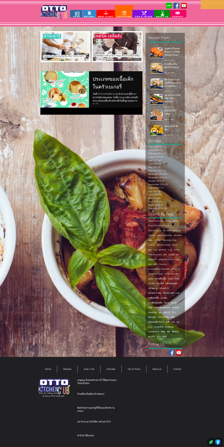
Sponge (151, 235)
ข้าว (174, 312)
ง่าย (173, 322)
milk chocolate (155, 254)
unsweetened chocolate (159, 269)
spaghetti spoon (165, 259)
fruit (155, 250)
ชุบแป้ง (151, 336)
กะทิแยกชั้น (153, 298)
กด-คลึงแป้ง (160, 279)
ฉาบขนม (169, 327)
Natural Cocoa (154, 230)
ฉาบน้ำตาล (153, 331)
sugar (177, 259)
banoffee (178, 235)
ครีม (173, 317)
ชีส (168, 331)
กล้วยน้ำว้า (164, 288)
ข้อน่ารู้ (166, 312)
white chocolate (172, 274)
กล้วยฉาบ (152, 288)
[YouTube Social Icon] (184, 6)
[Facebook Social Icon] (176, 6)
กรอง (170, 279)
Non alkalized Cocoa (172, 230)
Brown (168, 221)
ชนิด (163, 331)
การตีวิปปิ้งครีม (155, 303)
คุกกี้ (167, 322)
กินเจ (166, 303)
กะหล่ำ (164, 298)
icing (170, 250)
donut (174, 245)
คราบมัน (152, 317)
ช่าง (159, 336)
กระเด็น (160, 283)
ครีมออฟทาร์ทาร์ (156, 322)
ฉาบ (150, 327)
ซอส (164, 336)
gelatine (162, 250)
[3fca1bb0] (169, 6)
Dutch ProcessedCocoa (158, 225)
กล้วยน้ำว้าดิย (154, 293)
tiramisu (163, 264)
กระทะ (151, 283)
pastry (171, 254)
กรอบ (176, 279)
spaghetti (152, 259)
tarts (155, 264)
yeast (150, 279)
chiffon (157, 240)
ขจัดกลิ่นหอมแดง (162, 307)
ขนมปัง (175, 307)
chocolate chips (169, 240)
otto (165, 254)
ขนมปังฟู (152, 312)
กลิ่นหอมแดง (171, 283)
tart (149, 264)
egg (149, 250)
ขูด (159, 312)
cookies (151, 245)
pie (177, 254)
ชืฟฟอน (175, 331)
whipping (175, 269)
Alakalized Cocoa (156, 221)
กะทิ (177, 293)
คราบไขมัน (163, 317)
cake (150, 240)
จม (178, 322)
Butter (176, 221)
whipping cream (155, 274)
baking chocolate (164, 235)
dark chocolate (163, 245)
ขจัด (150, 307)
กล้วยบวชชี (168, 293)
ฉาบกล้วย (158, 327)
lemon (177, 250)
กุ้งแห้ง (174, 303)
